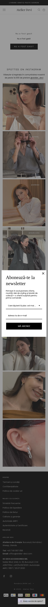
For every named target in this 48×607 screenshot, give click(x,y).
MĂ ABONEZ (24, 326)
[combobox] (24, 305)
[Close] (43, 273)
